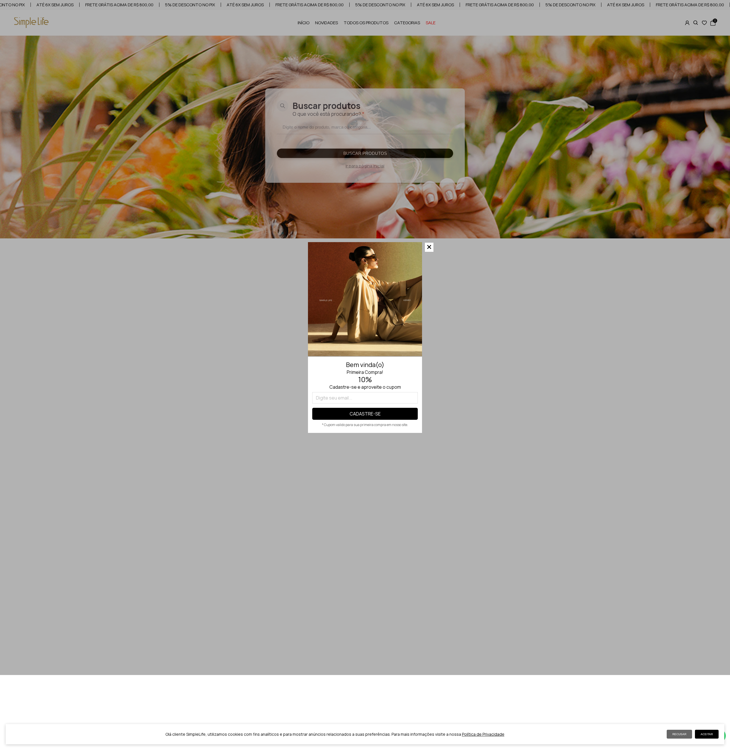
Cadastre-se (365, 414)
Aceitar (707, 734)
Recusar (679, 734)
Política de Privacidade (483, 734)
